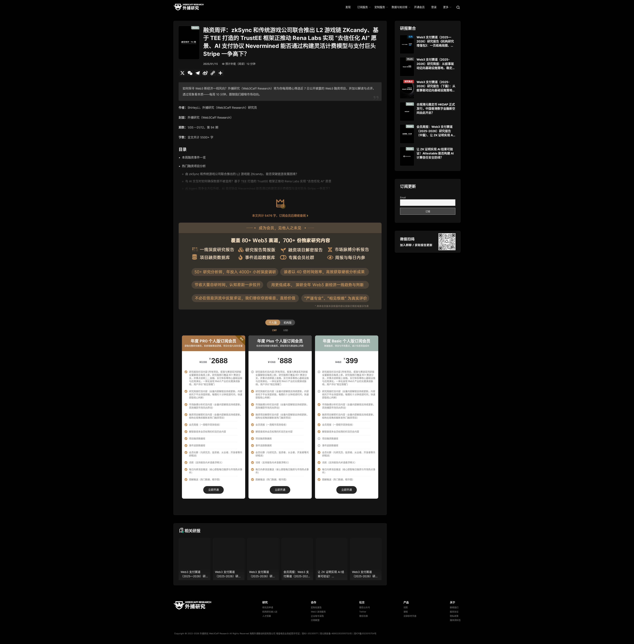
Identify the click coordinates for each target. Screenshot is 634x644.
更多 (445, 7)
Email (403, 197)
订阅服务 (362, 7)
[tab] (274, 330)
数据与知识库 (399, 7)
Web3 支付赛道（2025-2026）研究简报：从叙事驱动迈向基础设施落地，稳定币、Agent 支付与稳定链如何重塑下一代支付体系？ (435, 64)
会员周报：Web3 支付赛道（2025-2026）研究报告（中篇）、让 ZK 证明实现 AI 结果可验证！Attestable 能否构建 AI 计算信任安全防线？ (435, 131)
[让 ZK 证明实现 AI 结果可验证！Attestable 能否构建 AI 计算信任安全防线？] (407, 156)
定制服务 (379, 7)
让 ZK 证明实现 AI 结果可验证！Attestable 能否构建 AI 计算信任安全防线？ (435, 153)
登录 (434, 7)
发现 (348, 7)
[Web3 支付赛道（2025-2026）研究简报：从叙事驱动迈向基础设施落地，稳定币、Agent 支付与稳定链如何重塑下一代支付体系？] (407, 66)
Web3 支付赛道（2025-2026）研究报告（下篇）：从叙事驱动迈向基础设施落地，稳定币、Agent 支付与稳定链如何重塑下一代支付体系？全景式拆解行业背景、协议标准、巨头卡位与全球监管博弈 (436, 86)
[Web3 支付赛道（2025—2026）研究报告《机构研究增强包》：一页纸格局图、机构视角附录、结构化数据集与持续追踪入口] (407, 44)
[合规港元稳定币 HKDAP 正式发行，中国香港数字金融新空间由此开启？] (407, 111)
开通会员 (419, 7)
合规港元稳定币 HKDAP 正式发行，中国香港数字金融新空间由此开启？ (436, 108)
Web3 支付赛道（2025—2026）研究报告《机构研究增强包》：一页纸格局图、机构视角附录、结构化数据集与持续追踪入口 (436, 42)
